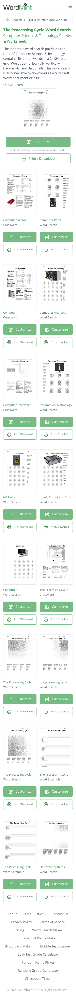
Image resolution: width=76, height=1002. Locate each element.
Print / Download (41, 158)
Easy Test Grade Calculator (38, 954)
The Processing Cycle (54, 590)
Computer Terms (14, 220)
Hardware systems (52, 867)
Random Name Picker (38, 962)
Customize (41, 142)
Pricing (19, 930)
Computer (10, 312)
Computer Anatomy (53, 312)
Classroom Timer (38, 978)
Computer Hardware (17, 405)
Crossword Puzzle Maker (38, 938)
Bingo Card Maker (18, 946)
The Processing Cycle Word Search (37, 30)
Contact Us (60, 914)
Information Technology (56, 405)
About (12, 914)
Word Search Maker (47, 930)
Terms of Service (52, 922)
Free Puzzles (34, 914)
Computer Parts (50, 220)
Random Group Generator (38, 970)
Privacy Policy (21, 922)
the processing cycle (53, 682)
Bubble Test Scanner (55, 946)
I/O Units (9, 497)
